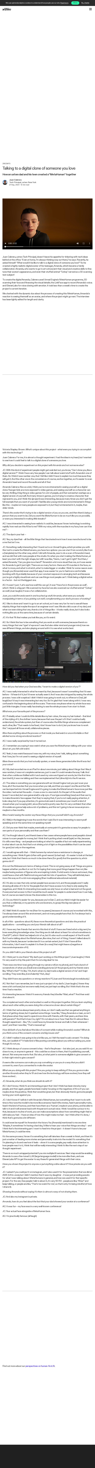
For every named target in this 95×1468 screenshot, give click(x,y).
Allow (75, 3)
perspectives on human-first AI (40, 1366)
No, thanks (85, 3)
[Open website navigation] (90, 9)
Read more (64, 3)
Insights (6, 164)
